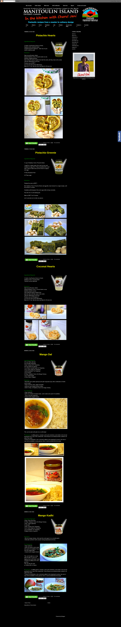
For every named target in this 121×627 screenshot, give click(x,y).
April (73, 33)
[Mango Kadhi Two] (34, 591)
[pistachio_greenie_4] (55, 235)
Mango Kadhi (45, 515)
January (74, 39)
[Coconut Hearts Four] (53, 339)
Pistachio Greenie (45, 152)
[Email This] (39, 144)
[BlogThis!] (41, 144)
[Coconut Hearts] (57, 319)
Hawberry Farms (46, 142)
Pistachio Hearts (45, 35)
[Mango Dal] (46, 429)
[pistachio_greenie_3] (34, 235)
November (74, 42)
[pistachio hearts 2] (37, 115)
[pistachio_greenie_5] (45, 254)
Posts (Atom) (33, 605)
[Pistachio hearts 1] (43, 95)
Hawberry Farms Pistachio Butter (37, 162)
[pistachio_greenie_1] (34, 217)
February (74, 37)
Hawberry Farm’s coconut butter (35, 289)
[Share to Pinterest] (45, 144)
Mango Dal (46, 354)
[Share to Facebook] (44, 144)
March (73, 35)
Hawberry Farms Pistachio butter (36, 56)
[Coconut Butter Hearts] (35, 319)
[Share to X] (42, 144)
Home (49, 602)
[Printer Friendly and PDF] (31, 143)
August (73, 47)
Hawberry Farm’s (28, 279)
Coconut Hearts (45, 266)
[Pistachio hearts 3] (56, 115)
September (74, 45)
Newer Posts (27, 602)
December (74, 40)
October (74, 44)
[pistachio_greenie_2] (56, 217)
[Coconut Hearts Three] (31, 339)
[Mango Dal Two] (31, 455)
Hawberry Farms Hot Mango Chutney (37, 374)
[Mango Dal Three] (51, 455)
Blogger (63, 616)
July (73, 49)
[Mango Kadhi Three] (55, 591)
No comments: (57, 142)
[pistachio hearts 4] (43, 138)
